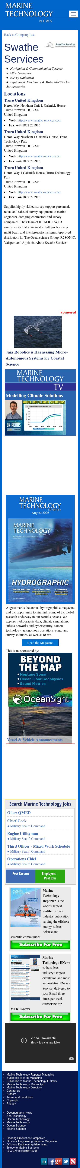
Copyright (12, 1100)
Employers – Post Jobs (50, 876)
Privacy (11, 1103)
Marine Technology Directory (24, 1087)
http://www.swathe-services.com (39, 120)
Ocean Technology (18, 1119)
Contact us (13, 1090)
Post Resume (20, 873)
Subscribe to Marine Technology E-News (32, 1081)
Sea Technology (16, 1115)
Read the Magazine (40, 642)
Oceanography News (19, 1112)
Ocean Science (16, 1125)
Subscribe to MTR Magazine (24, 1077)
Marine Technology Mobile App (25, 1084)
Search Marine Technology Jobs (40, 803)
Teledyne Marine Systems (23, 1147)
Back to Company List (19, 34)
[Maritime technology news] (28, 16)
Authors (11, 1094)
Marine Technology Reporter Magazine (30, 1074)
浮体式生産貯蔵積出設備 (22, 1151)
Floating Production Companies (26, 1138)
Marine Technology (18, 1122)
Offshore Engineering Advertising (27, 1144)
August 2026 (40, 512)
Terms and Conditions (20, 1097)
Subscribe (40, 945)
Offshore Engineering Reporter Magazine (32, 1141)
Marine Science (16, 1128)
